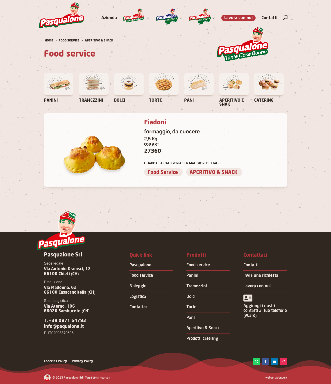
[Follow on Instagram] (283, 361)
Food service (141, 276)
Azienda (109, 18)
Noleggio (137, 286)
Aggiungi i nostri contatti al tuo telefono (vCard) (265, 311)
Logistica (137, 297)
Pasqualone (140, 265)
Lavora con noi (238, 18)
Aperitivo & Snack (203, 328)
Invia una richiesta (260, 276)
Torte (191, 307)
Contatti (269, 18)
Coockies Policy (55, 361)
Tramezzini (196, 286)
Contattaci (139, 307)
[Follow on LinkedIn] (274, 361)
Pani (190, 318)
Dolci (190, 297)
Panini (192, 276)
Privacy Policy (82, 361)
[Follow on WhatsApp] (256, 361)
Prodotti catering (202, 339)
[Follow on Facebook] (265, 361)
